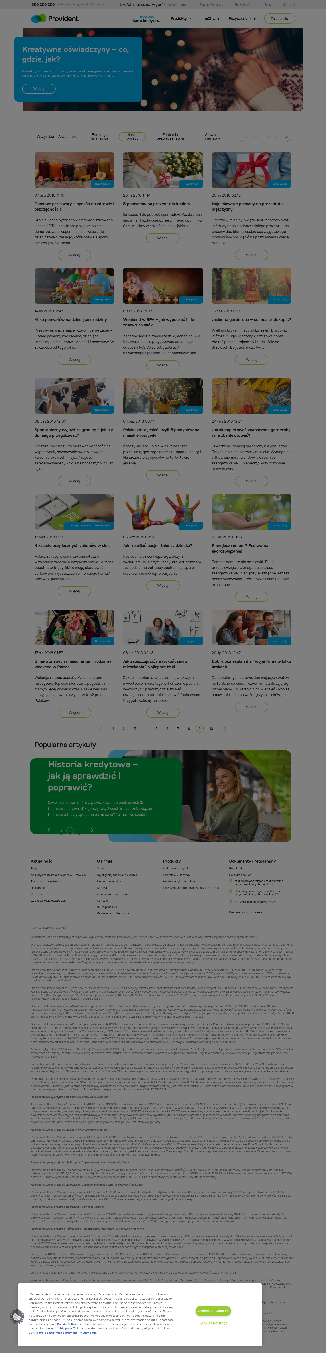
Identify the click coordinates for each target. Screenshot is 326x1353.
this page (65, 1328)
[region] (140, 1314)
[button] (17, 1317)
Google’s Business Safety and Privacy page (66, 1333)
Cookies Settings (213, 1323)
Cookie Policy (66, 1324)
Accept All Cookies (213, 1311)
